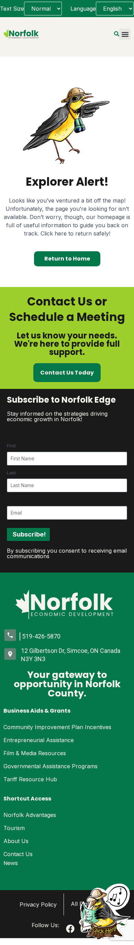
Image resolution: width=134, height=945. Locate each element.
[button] (125, 34)
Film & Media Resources (34, 753)
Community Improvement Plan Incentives (57, 727)
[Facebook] (70, 928)
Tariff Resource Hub (30, 779)
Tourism (14, 828)
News (10, 863)
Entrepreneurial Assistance (38, 740)
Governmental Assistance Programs (50, 766)
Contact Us (18, 854)
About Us (16, 841)
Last (11, 472)
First (11, 445)
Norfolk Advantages (29, 814)
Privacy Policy (38, 904)
